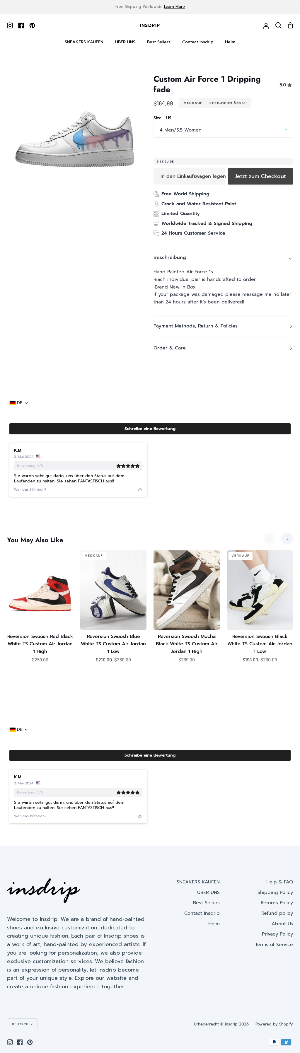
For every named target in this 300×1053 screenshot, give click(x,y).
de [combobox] (19, 403)
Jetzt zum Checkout (260, 176)
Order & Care (170, 347)
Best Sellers (206, 902)
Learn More (174, 6)
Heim (214, 923)
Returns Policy (277, 902)
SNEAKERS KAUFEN (198, 881)
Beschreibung (170, 257)
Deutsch (20, 1024)
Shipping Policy (275, 892)
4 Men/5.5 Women (181, 130)
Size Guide (165, 161)
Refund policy (277, 913)
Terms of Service (274, 944)
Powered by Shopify (274, 1024)
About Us (282, 923)
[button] (150, 428)
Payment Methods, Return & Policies (196, 326)
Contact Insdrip (202, 913)
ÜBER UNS (208, 892)
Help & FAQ (279, 881)
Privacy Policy (277, 934)
